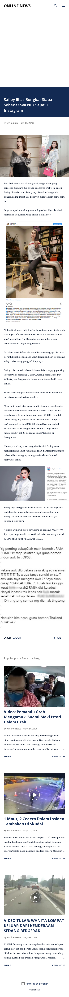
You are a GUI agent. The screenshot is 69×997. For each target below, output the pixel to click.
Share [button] (57, 637)
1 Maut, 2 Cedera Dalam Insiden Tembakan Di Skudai (34, 821)
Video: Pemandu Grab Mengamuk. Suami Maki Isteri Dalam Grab (32, 717)
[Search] (55, 6)
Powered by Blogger (36, 983)
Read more (58, 756)
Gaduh (17, 637)
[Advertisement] (34, 51)
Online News (17, 5)
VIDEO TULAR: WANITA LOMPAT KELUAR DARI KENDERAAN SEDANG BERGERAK (34, 925)
